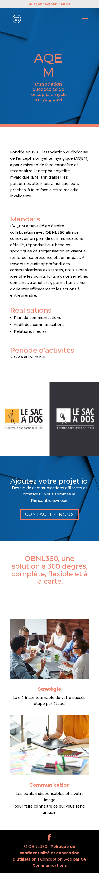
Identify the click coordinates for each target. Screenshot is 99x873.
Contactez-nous (49, 514)
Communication (49, 785)
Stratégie (49, 689)
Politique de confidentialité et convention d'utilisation (46, 853)
